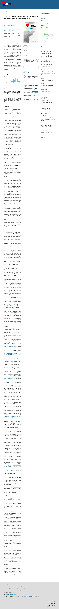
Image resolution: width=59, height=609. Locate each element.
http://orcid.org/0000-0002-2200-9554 (9, 25)
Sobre (7, 8)
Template (28, 8)
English (42, 20)
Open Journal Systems (45, 46)
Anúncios (40, 8)
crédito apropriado (35, 91)
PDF (26, 46)
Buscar (54, 8)
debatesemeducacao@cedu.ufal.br (13, 594)
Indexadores (34, 8)
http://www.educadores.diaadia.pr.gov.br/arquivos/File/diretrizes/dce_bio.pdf (12, 416)
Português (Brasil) (44, 27)
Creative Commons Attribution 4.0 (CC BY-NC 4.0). (30, 596)
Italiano (42, 25)
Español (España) (44, 22)
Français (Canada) (44, 23)
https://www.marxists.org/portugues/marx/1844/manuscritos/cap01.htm (12, 367)
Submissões (22, 8)
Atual (12, 8)
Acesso (56, 0)
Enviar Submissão (45, 13)
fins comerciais (33, 95)
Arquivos (16, 8)
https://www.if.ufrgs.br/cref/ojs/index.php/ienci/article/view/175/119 (12, 239)
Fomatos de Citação (27, 67)
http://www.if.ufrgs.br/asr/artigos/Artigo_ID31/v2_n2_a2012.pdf (12, 306)
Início (3, 8)
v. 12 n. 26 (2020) (14, 11)
